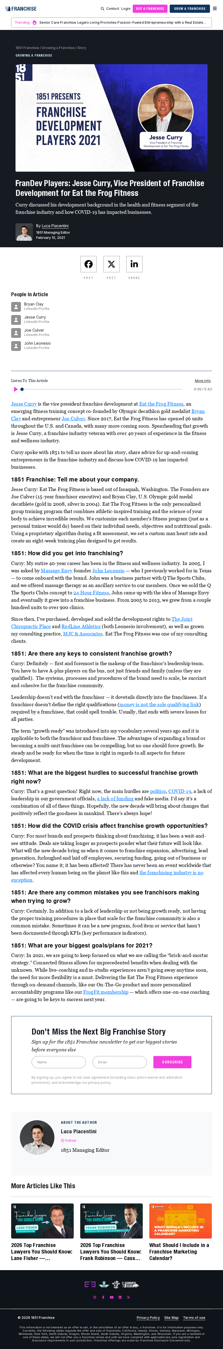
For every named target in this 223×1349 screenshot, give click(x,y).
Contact (112, 9)
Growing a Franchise (58, 48)
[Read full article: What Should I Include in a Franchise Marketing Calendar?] (180, 1221)
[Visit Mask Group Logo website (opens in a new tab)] (116, 1285)
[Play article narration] (15, 389)
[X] (128, 1297)
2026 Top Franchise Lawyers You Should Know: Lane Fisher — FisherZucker (41, 1251)
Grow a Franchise (189, 9)
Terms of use (194, 1318)
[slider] (22, 389)
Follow (70, 1140)
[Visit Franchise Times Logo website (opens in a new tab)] (104, 1284)
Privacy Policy (148, 1318)
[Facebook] (103, 1297)
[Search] (102, 8)
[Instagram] (95, 1297)
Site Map (171, 1318)
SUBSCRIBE (172, 1062)
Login (126, 9)
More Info (203, 381)
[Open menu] (215, 8)
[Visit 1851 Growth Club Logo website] (130, 1285)
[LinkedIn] (120, 1297)
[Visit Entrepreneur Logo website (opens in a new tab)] (90, 1284)
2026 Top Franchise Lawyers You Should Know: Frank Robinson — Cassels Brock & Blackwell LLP (111, 1251)
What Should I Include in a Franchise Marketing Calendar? (179, 1251)
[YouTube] (112, 1297)
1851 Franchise (27, 48)
